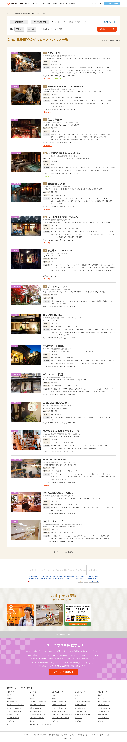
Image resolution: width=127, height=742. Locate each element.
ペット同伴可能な (103, 718)
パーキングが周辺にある (82, 714)
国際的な (32, 698)
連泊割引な (78, 718)
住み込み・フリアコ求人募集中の (40, 724)
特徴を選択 (19, 22)
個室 (53, 695)
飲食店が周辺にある (58, 711)
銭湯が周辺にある (103, 711)
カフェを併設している (37, 718)
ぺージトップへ (64, 634)
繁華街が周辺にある (81, 711)
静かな (77, 698)
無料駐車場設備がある (59, 701)
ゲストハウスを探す (50, 3)
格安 (8, 724)
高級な (54, 698)
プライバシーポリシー (68, 735)
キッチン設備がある (104, 701)
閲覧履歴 (72, 3)
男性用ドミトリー (80, 692)
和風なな (78, 695)
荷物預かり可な (34, 721)
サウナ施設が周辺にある (37, 714)
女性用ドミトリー (103, 692)
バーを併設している (13, 718)
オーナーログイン (96, 3)
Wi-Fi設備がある (12, 701)
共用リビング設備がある (82, 701)
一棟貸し (32, 695)
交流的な (100, 695)
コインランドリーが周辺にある (62, 714)
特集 (49, 735)
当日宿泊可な (11, 721)
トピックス (63, 3)
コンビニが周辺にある (14, 711)
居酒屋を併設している (105, 714)
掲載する (81, 735)
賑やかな (10, 698)
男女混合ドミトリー (58, 692)
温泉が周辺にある (12, 714)
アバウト (27, 735)
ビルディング (34, 692)
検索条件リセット (109, 22)
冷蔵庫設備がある (35, 708)
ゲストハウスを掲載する (63, 672)
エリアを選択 (40, 22)
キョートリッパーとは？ (33, 3)
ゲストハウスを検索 (107, 29)
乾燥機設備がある (103, 705)
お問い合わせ (105, 735)
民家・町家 (10, 692)
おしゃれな (101, 698)
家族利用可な (79, 721)
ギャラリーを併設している (60, 718)
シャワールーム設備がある (15, 705)
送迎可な (55, 721)
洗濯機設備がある (80, 705)
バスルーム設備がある (59, 705)
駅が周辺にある (80, 708)
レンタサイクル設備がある (38, 701)
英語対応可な (102, 721)
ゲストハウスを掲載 (112, 3)
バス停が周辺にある (104, 708)
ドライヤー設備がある (59, 708)
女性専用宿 (10, 695)
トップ (19, 735)
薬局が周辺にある (35, 711)
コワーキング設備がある (37, 705)
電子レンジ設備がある (14, 708)
